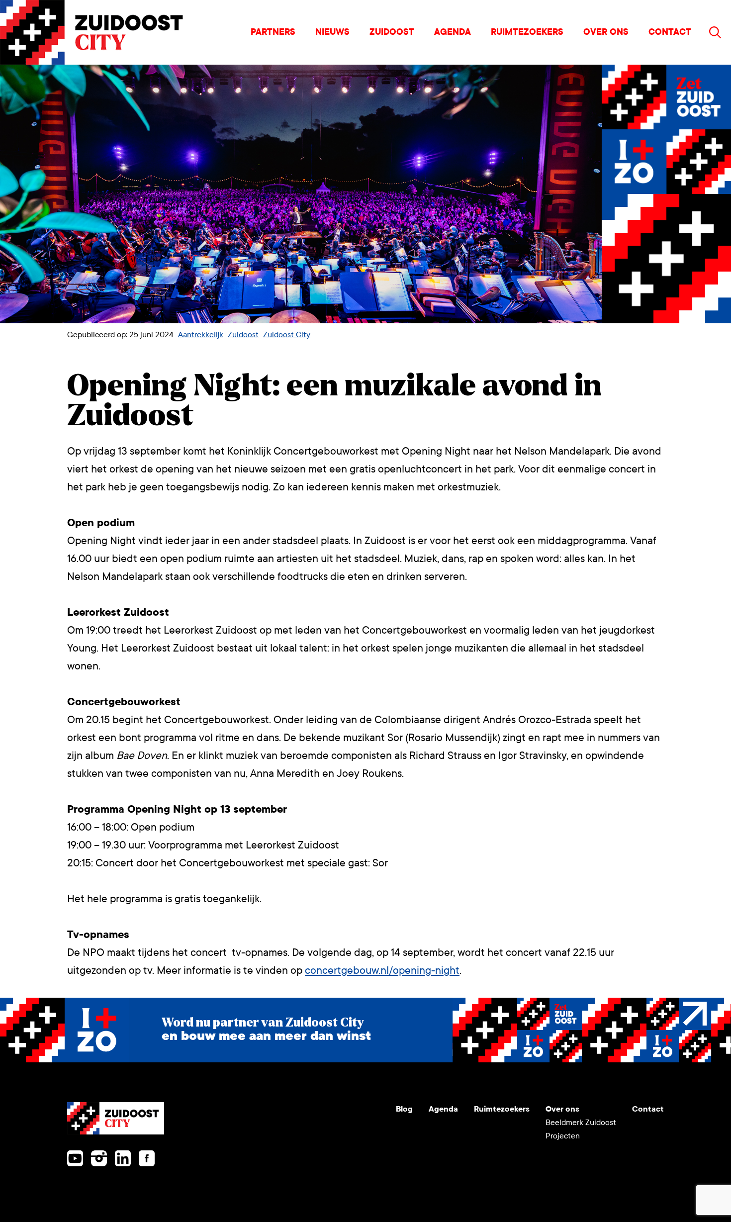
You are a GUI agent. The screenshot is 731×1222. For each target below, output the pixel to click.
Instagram (99, 1158)
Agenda (452, 32)
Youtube (75, 1158)
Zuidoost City (286, 334)
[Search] (715, 32)
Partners (273, 32)
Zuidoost (391, 32)
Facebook (147, 1158)
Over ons (606, 32)
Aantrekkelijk (200, 334)
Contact (669, 32)
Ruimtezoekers (527, 32)
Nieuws (332, 32)
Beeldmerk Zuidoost (581, 1122)
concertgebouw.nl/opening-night (382, 970)
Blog (404, 1109)
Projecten (563, 1135)
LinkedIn (123, 1158)
